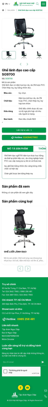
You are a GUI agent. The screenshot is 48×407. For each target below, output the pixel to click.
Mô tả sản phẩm (17, 148)
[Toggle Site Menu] (43, 4)
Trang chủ (3, 10)
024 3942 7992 (12, 291)
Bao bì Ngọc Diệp (9, 333)
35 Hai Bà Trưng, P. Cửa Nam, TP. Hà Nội (19, 288)
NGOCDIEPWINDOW (10, 336)
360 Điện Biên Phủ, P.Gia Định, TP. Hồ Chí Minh (21, 304)
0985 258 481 (26, 291)
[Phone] (45, 396)
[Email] (45, 390)
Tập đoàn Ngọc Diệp (11, 329)
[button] (21, 64)
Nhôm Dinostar (8, 339)
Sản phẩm (11, 10)
